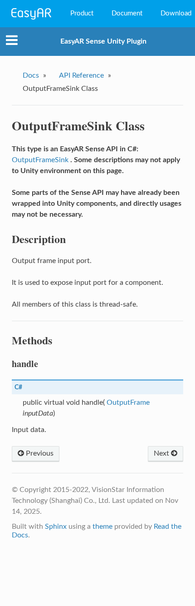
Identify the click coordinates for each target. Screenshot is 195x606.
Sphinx (56, 526)
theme (102, 526)
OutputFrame (128, 402)
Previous (39, 453)
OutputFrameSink (40, 160)
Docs (31, 75)
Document (127, 13)
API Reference (81, 75)
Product (81, 13)
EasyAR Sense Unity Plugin (103, 41)
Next (162, 453)
